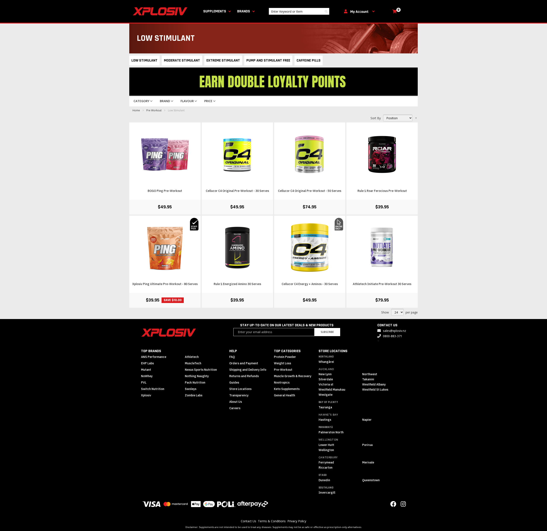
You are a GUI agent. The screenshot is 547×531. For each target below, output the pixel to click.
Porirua (367, 445)
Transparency (239, 395)
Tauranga (325, 407)
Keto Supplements (287, 389)
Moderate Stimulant (182, 60)
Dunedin (324, 480)
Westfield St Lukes (375, 389)
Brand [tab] (165, 101)
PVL (143, 382)
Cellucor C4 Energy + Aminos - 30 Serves (310, 284)
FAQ (232, 357)
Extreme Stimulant (223, 60)
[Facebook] (393, 505)
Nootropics (282, 382)
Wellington (328, 439)
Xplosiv (146, 395)
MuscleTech (193, 363)
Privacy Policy (296, 521)
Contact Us (248, 521)
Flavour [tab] (187, 101)
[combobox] (299, 11)
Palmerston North (331, 432)
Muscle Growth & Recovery (292, 376)
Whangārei (326, 362)
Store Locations (240, 389)
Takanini (368, 379)
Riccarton (325, 467)
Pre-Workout (283, 370)
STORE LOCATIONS (333, 351)
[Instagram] (403, 505)
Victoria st (326, 384)
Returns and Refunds (244, 376)
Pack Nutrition (195, 382)
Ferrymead (326, 462)
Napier (367, 420)
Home (136, 110)
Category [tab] (141, 101)
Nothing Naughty (197, 376)
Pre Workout (154, 110)
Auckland (326, 369)
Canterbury (328, 457)
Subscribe (327, 332)
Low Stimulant (144, 60)
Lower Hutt (326, 445)
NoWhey (147, 376)
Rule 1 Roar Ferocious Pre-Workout (382, 191)
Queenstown (371, 480)
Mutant (146, 370)
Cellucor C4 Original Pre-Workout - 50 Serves (309, 191)
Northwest (369, 374)
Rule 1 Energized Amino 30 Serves (237, 284)
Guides (234, 382)
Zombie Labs (193, 395)
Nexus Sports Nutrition (201, 370)
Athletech (192, 357)
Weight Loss (282, 363)
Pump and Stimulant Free (268, 60)
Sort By (376, 118)
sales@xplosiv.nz (394, 331)
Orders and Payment (243, 363)
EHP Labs (147, 363)
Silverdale (326, 379)
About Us (235, 402)
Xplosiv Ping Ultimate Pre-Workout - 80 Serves (165, 284)
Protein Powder (285, 357)
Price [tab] (208, 101)
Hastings (325, 420)
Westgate (325, 395)
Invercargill (327, 492)
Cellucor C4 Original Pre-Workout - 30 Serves (237, 191)
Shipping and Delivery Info (247, 370)
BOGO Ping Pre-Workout (165, 191)
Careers (234, 408)
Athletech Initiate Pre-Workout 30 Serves (382, 284)
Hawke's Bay (328, 414)
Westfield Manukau (332, 389)
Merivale (368, 462)
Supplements (214, 11)
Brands (243, 11)
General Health (284, 395)
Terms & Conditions (272, 521)
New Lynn (325, 374)
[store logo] (160, 11)
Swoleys (190, 389)
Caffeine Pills (309, 60)
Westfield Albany (374, 384)
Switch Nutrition (152, 389)
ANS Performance (153, 357)
